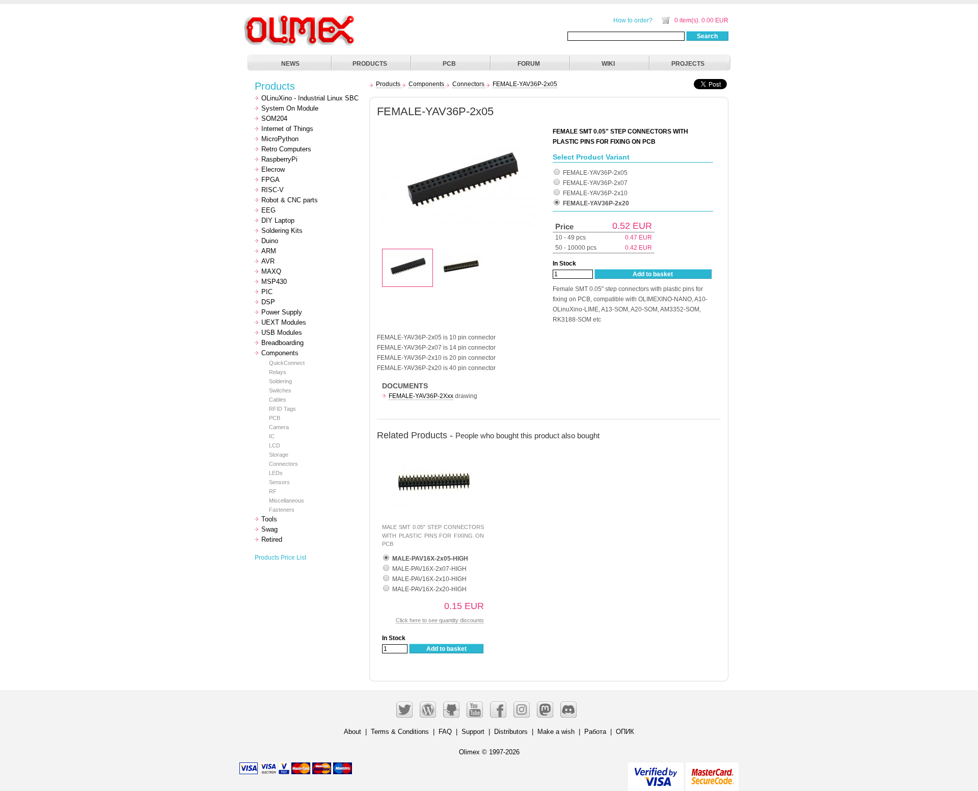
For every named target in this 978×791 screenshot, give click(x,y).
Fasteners (281, 510)
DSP (268, 302)
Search (707, 36)
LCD (274, 445)
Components (279, 353)
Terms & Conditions (400, 731)
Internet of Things (287, 129)
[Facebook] (498, 709)
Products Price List (280, 557)
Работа (595, 731)
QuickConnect (287, 363)
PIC (267, 292)
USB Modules (281, 332)
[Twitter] (404, 709)
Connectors (283, 464)
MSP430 (274, 281)
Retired (271, 539)
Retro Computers (286, 149)
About (352, 731)
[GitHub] (451, 709)
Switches (280, 390)
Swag (269, 529)
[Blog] (428, 709)
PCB (449, 63)
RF (273, 491)
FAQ (445, 731)
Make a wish (556, 731)
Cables (277, 400)
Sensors (279, 482)
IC (272, 436)
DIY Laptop (277, 220)
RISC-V (272, 190)
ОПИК (625, 731)
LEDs (276, 473)
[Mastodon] (545, 709)
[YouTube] (475, 709)
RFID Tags (282, 409)
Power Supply (281, 312)
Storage (278, 455)
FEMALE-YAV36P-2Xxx (421, 396)
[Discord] (568, 709)
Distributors (511, 731)
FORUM (529, 63)
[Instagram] (521, 709)
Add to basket (653, 274)
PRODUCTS (369, 63)
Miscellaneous (286, 500)
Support (472, 731)
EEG (268, 210)
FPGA (270, 179)
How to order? (633, 20)
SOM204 (274, 118)
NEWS (290, 63)
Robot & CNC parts (289, 200)
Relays (277, 372)
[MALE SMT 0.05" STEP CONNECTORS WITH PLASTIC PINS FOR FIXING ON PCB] (433, 452)
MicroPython (279, 139)
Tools (269, 519)
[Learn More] (712, 772)
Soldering (280, 381)
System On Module (289, 108)
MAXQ (271, 271)
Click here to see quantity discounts (440, 620)
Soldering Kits (282, 230)
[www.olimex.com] (300, 17)
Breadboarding (282, 343)
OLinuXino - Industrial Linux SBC (310, 98)
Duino (269, 241)
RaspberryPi (279, 159)
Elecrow (273, 169)
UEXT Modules (283, 322)
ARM (268, 251)
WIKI (608, 63)
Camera (279, 427)
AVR (268, 261)
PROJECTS (687, 63)
